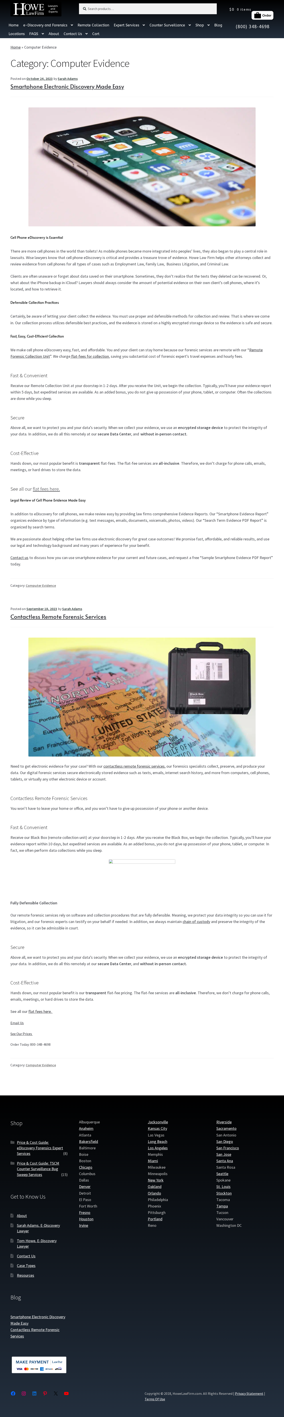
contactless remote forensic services (134, 766)
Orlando (154, 1193)
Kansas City (157, 1128)
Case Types (26, 1265)
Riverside (224, 1122)
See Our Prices (21, 1034)
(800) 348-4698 (253, 27)
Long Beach (157, 1141)
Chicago (85, 1167)
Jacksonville (158, 1122)
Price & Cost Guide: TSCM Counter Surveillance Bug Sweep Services (38, 1169)
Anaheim (86, 1128)
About (54, 34)
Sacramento (226, 1128)
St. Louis (223, 1186)
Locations (17, 34)
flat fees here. (46, 489)
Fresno (84, 1212)
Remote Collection (93, 25)
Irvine (83, 1225)
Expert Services (126, 25)
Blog (218, 25)
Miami (153, 1160)
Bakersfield (88, 1141)
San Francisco (227, 1147)
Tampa (222, 1206)
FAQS (33, 34)
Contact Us (73, 34)
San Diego (224, 1141)
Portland (155, 1218)
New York (156, 1180)
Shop (199, 25)
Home (14, 25)
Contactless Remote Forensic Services (58, 616)
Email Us (17, 1023)
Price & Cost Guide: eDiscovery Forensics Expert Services (40, 1148)
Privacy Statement (249, 1393)
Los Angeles (158, 1147)
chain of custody (196, 921)
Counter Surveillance (167, 25)
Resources (25, 1275)
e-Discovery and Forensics (45, 25)
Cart (95, 34)
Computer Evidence (41, 585)
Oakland (155, 1186)
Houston (86, 1218)
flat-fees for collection (89, 356)
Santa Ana (224, 1160)
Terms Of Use (155, 1399)
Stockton (224, 1193)
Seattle (222, 1173)
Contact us (19, 557)
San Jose (223, 1154)
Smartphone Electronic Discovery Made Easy (67, 86)
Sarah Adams (68, 79)
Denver (85, 1186)
